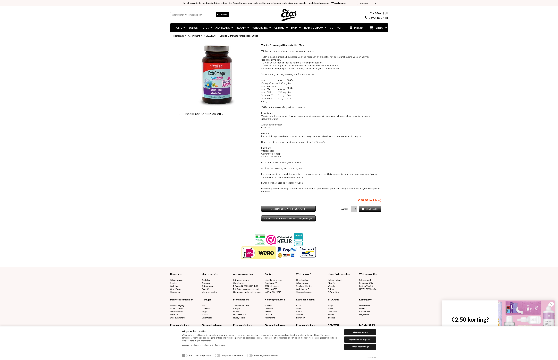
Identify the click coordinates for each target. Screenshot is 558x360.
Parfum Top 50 (366, 286)
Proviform (300, 317)
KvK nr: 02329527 (273, 292)
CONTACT (335, 27)
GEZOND (279, 27)
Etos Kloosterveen (273, 280)
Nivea (330, 308)
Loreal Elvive (364, 305)
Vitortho (332, 286)
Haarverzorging (177, 305)
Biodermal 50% (366, 283)
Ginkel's (331, 283)
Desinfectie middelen (181, 299)
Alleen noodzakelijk (360, 346)
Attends (268, 311)
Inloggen (364, 2)
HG (203, 305)
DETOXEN (333, 325)
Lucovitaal (332, 311)
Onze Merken (302, 280)
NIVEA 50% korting (368, 289)
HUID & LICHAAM (313, 27)
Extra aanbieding (305, 299)
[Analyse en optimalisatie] (217, 355)
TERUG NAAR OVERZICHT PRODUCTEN (202, 114)
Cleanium (269, 308)
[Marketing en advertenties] (250, 355)
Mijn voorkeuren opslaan (360, 339)
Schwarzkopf (365, 280)
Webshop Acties (368, 274)
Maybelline (364, 314)
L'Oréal (205, 314)
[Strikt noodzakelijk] (184, 355)
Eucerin (268, 305)
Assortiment (194, 35)
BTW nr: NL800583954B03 (245, 286)
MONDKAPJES (367, 325)
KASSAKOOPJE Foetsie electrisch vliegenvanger (288, 218)
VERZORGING (260, 27)
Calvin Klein (364, 311)
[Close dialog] (551, 304)
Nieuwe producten (275, 299)
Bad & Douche (176, 308)
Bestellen (206, 280)
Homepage (178, 35)
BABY (294, 27)
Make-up (174, 314)
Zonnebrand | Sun (241, 305)
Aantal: (345, 209)
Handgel (206, 299)
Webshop (174, 286)
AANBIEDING (222, 27)
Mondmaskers (241, 299)
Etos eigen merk (177, 317)
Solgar (204, 311)
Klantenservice (210, 274)
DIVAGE (268, 314)
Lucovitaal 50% (240, 314)
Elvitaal (331, 289)
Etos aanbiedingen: (180, 325)
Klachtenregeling (209, 292)
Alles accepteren (360, 332)
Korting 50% (366, 299)
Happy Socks (239, 317)
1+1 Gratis (333, 299)
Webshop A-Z (303, 274)
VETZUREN (209, 35)
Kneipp (236, 308)
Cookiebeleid (239, 283)
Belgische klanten (304, 286)
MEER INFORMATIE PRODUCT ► (288, 208)
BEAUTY (241, 27)
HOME (178, 27)
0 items (379, 27)
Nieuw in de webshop (339, 274)
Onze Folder (175, 289)
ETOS (206, 27)
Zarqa (330, 305)
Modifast (206, 308)
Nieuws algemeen (304, 292)
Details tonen (220, 345)
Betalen (173, 283)
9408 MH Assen (272, 286)
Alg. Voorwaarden (243, 274)
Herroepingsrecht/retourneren (247, 292)
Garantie (206, 289)
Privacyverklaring (241, 280)
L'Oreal (236, 311)
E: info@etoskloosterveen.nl (246, 289)
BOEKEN (193, 27)
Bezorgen (206, 283)
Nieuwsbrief (175, 292)
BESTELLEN (371, 208)
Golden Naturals (335, 280)
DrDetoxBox (333, 292)
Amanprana (270, 317)
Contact (269, 274)
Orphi (298, 308)
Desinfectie (207, 317)
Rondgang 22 (271, 283)
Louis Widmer (176, 311)
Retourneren (207, 286)
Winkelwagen (176, 280)
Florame (299, 314)
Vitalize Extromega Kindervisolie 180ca (239, 35)
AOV (298, 305)
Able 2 (299, 311)
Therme (331, 317)
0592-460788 (271, 289)
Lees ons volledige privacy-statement (197, 345)
